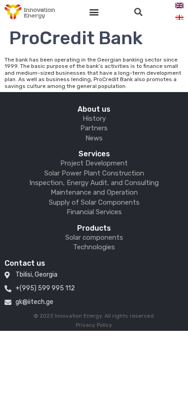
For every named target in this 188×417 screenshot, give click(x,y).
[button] (94, 12)
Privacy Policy (94, 325)
